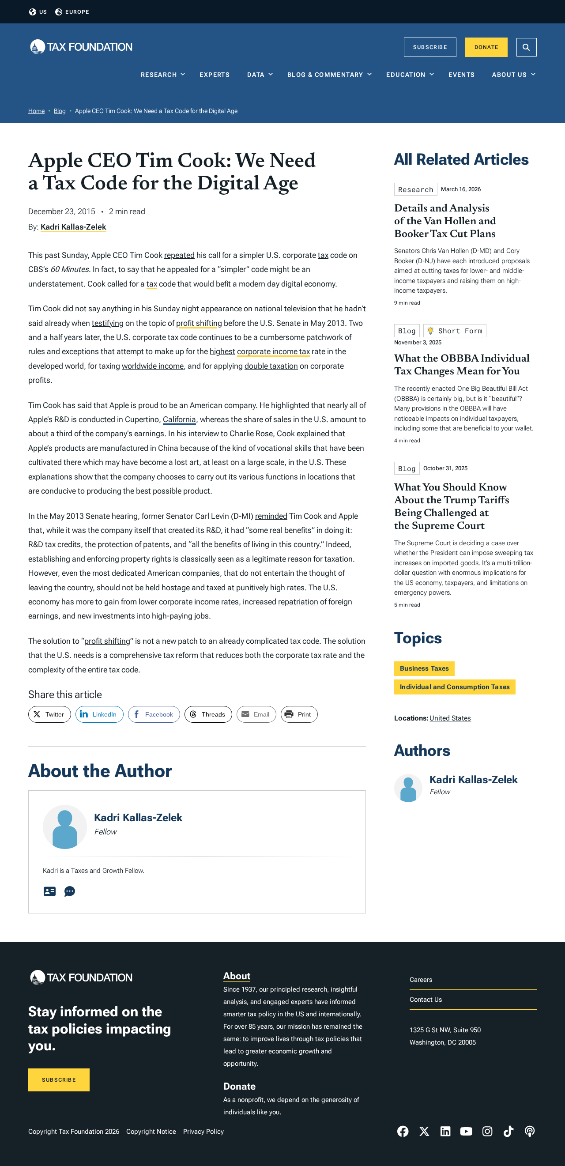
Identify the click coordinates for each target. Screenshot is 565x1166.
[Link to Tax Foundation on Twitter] (424, 1131)
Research (159, 74)
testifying (108, 323)
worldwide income (153, 365)
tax (323, 255)
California (179, 419)
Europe (77, 12)
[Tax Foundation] (81, 47)
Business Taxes (424, 668)
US (43, 12)
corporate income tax (273, 351)
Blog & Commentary (325, 74)
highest (222, 351)
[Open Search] (526, 47)
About (236, 975)
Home (36, 110)
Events (463, 74)
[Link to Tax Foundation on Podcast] (530, 1131)
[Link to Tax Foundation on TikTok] (508, 1131)
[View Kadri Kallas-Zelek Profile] (49, 892)
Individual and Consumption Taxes (455, 687)
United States (450, 718)
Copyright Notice (151, 1132)
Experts (217, 74)
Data (256, 74)
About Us (509, 74)
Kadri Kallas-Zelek (73, 226)
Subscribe (430, 47)
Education (406, 74)
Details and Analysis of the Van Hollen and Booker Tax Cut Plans (445, 222)
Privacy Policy (203, 1132)
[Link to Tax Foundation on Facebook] (403, 1131)
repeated (179, 255)
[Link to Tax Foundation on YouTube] (467, 1131)
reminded (271, 516)
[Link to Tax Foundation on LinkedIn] (445, 1131)
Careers (421, 980)
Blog (60, 110)
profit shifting (199, 323)
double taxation (271, 365)
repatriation (298, 601)
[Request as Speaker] (69, 892)
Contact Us (426, 1000)
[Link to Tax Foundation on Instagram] (487, 1131)
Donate (486, 47)
